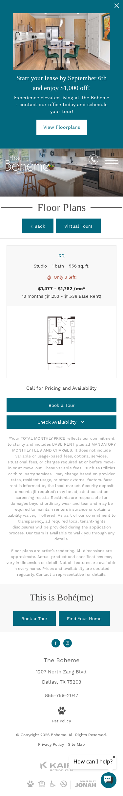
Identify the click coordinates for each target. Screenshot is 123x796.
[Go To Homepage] (28, 163)
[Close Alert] (117, 7)
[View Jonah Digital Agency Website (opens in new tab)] (85, 785)
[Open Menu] (111, 161)
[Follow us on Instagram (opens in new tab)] (67, 643)
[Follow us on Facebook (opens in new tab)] (55, 643)
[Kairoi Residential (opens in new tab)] (61, 770)
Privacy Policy (51, 744)
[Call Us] (93, 160)
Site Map (76, 744)
